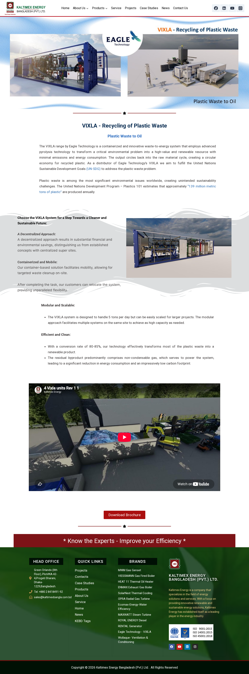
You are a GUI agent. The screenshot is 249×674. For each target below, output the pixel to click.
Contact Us (180, 8)
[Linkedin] (224, 8)
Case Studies (149, 8)
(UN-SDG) (93, 169)
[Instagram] (240, 8)
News (166, 8)
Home (65, 8)
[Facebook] (216, 8)
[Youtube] (179, 647)
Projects (130, 8)
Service (116, 8)
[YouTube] (232, 8)
